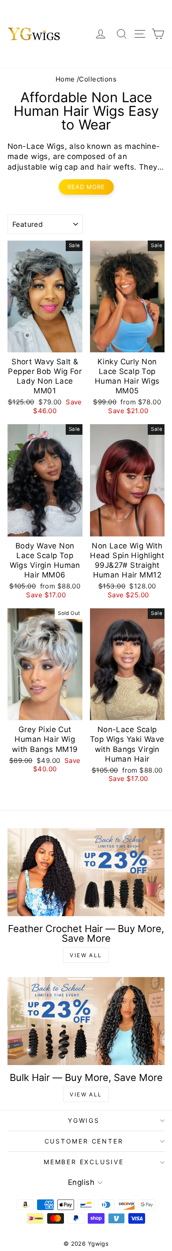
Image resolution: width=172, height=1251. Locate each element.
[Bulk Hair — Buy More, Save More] (86, 1021)
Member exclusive (84, 1162)
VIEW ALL (86, 955)
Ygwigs (84, 1120)
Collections (97, 79)
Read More (86, 186)
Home (65, 79)
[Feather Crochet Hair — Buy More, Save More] (86, 872)
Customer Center (84, 1141)
